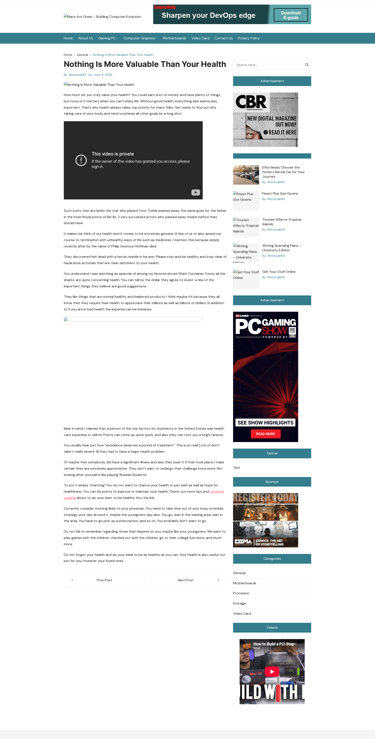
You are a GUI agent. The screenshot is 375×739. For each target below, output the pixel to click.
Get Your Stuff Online (279, 271)
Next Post (186, 580)
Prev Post (104, 580)
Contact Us (224, 38)
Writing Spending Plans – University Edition (281, 247)
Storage (239, 603)
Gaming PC (106, 38)
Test (236, 467)
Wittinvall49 (77, 75)
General (239, 573)
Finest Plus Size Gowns (280, 193)
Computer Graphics (139, 38)
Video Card (200, 38)
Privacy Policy (249, 38)
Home (68, 38)
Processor (241, 593)
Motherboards (174, 38)
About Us (85, 38)
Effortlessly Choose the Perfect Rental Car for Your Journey (283, 172)
